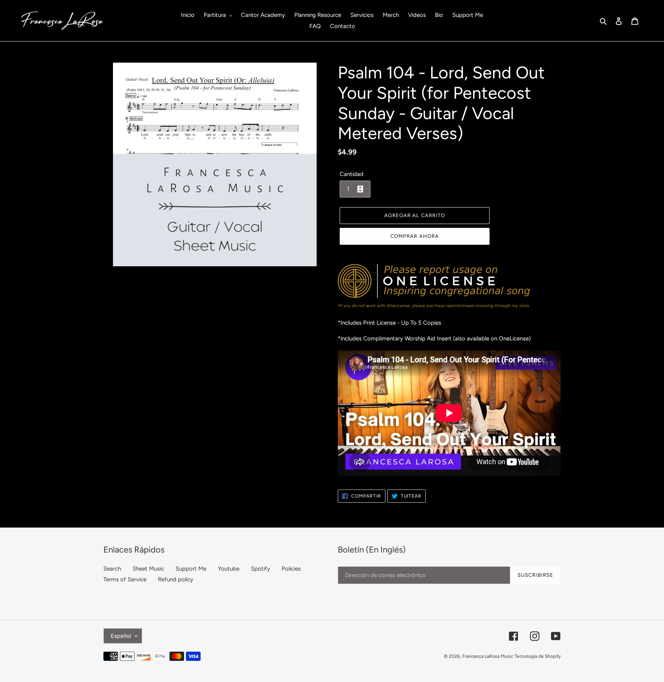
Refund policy (175, 579)
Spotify (260, 568)
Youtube (228, 568)
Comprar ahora (414, 236)
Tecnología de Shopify (538, 656)
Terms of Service (124, 579)
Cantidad (352, 174)
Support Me (191, 568)
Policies (291, 568)
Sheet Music (148, 568)
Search (112, 568)
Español (121, 635)
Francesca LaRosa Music (487, 656)
